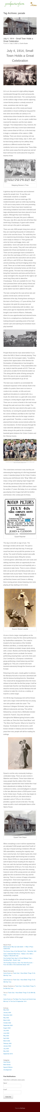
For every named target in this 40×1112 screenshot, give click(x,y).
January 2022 (7, 1046)
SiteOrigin (22, 1108)
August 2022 (6, 1028)
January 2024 (7, 1012)
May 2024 (6, 1010)
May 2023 (6, 1018)
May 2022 (6, 1035)
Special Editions (8, 1067)
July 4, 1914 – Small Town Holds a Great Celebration (18, 39)
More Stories (7, 1064)
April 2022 (6, 1038)
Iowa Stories (6, 1062)
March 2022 (6, 1041)
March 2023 (6, 1020)
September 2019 (8, 1054)
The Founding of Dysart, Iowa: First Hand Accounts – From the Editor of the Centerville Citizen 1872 (18, 963)
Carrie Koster (24, 43)
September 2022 (8, 1025)
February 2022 (7, 1043)
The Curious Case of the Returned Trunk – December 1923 (19, 951)
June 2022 (6, 1033)
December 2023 (7, 1015)
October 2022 (7, 1023)
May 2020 (6, 1051)
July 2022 (6, 1030)
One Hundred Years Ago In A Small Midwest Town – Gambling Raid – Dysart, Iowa (18, 959)
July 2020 (6, 1048)
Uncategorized (7, 1070)
